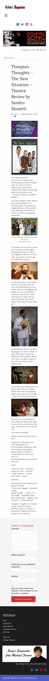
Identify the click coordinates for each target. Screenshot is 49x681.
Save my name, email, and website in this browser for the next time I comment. (24, 590)
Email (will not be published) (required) (23, 565)
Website (14, 576)
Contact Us (7, 623)
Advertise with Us (9, 629)
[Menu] (6, 15)
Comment (15, 529)
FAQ (4, 620)
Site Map (6, 632)
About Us (6, 637)
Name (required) (18, 555)
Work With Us (8, 626)
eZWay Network (9, 640)
